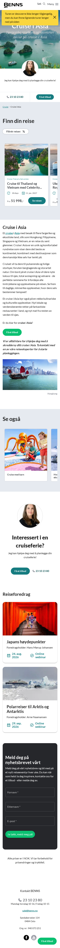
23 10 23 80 (42, 570)
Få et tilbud (47, 941)
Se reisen (37, 200)
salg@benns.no (30, 910)
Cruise (5, 107)
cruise (9, 233)
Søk (39, 3)
